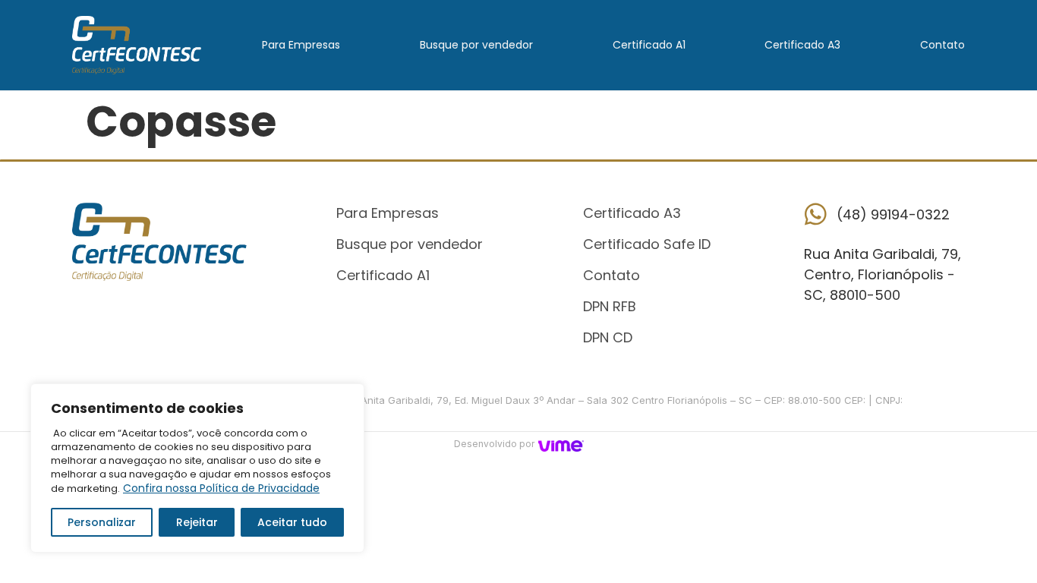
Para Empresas (301, 44)
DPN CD (607, 337)
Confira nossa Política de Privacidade (221, 488)
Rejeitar (197, 522)
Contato (942, 44)
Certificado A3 (802, 44)
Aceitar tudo (292, 522)
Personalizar (102, 522)
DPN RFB (609, 306)
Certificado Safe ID (647, 244)
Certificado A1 (649, 44)
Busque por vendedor (476, 44)
